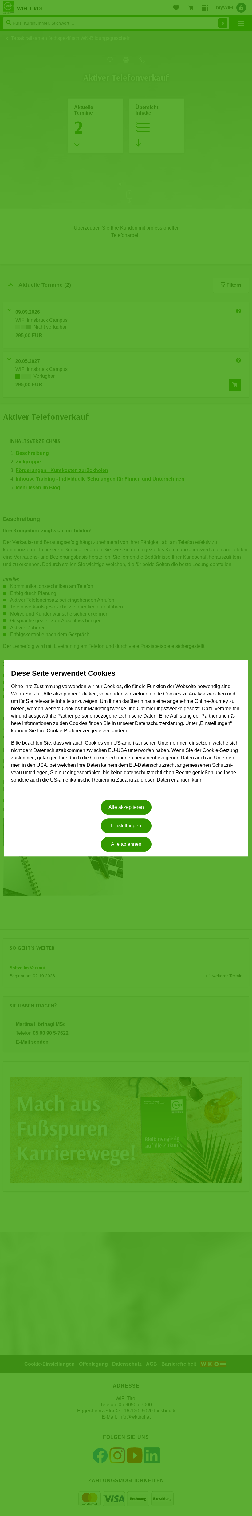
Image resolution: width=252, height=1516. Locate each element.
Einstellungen (126, 825)
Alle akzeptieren (126, 807)
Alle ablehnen (126, 844)
